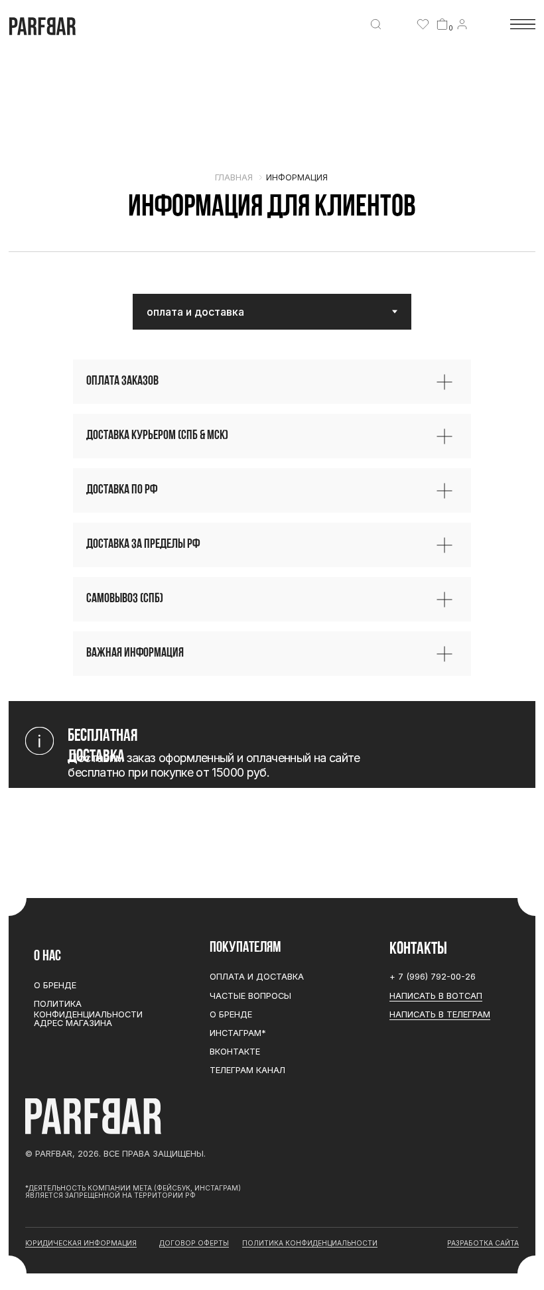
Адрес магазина (73, 1023)
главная (234, 177)
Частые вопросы (250, 996)
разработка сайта (483, 1243)
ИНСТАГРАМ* (238, 1033)
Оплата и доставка (257, 977)
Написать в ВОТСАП (435, 996)
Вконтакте (235, 1052)
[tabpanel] (272, 517)
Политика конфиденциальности (88, 1009)
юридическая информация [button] (81, 1243)
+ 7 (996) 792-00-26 (432, 977)
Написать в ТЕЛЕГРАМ (439, 1014)
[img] (376, 24)
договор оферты (194, 1243)
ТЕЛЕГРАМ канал (247, 1070)
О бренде (231, 1014)
